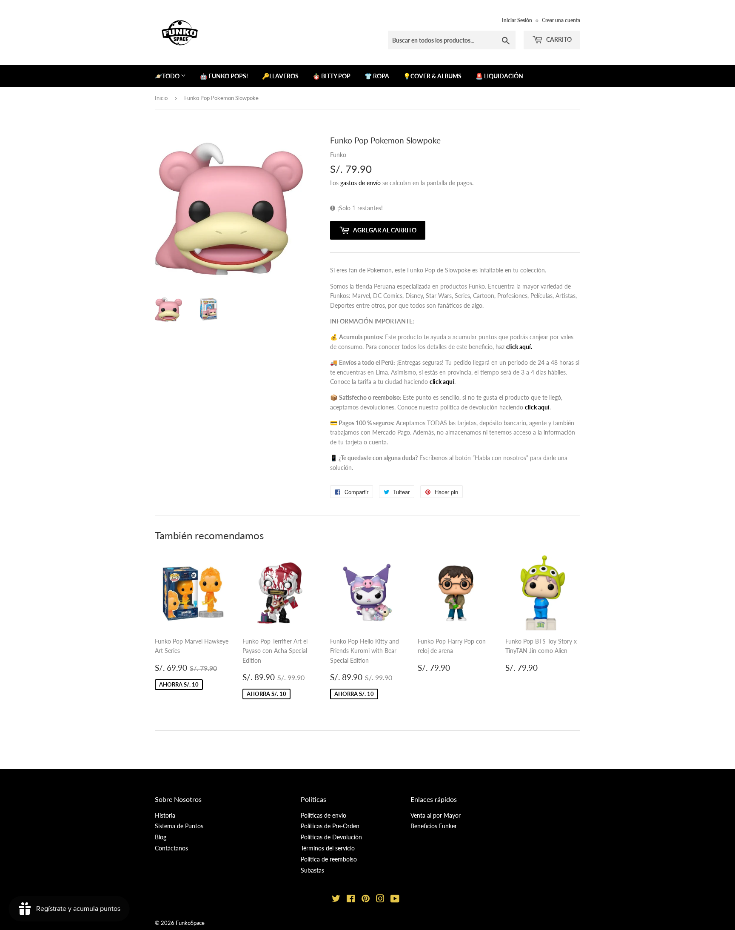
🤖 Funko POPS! (224, 76)
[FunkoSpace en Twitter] (336, 899)
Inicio (161, 97)
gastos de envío (360, 182)
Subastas (312, 870)
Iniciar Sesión (517, 20)
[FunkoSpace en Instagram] (380, 899)
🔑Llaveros (280, 76)
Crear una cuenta (561, 20)
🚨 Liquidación (499, 76)
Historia (165, 815)
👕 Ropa (377, 76)
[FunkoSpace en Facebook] (350, 899)
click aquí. (519, 346)
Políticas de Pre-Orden (330, 826)
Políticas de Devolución (331, 837)
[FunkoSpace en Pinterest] (365, 899)
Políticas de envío (323, 815)
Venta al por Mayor (435, 815)
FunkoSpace (190, 922)
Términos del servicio (328, 848)
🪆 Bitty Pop (331, 76)
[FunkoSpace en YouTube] (394, 899)
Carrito (558, 39)
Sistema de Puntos (179, 826)
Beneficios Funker (433, 826)
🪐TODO (168, 76)
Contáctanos (171, 848)
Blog (160, 837)
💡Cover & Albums (432, 76)
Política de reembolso (329, 859)
